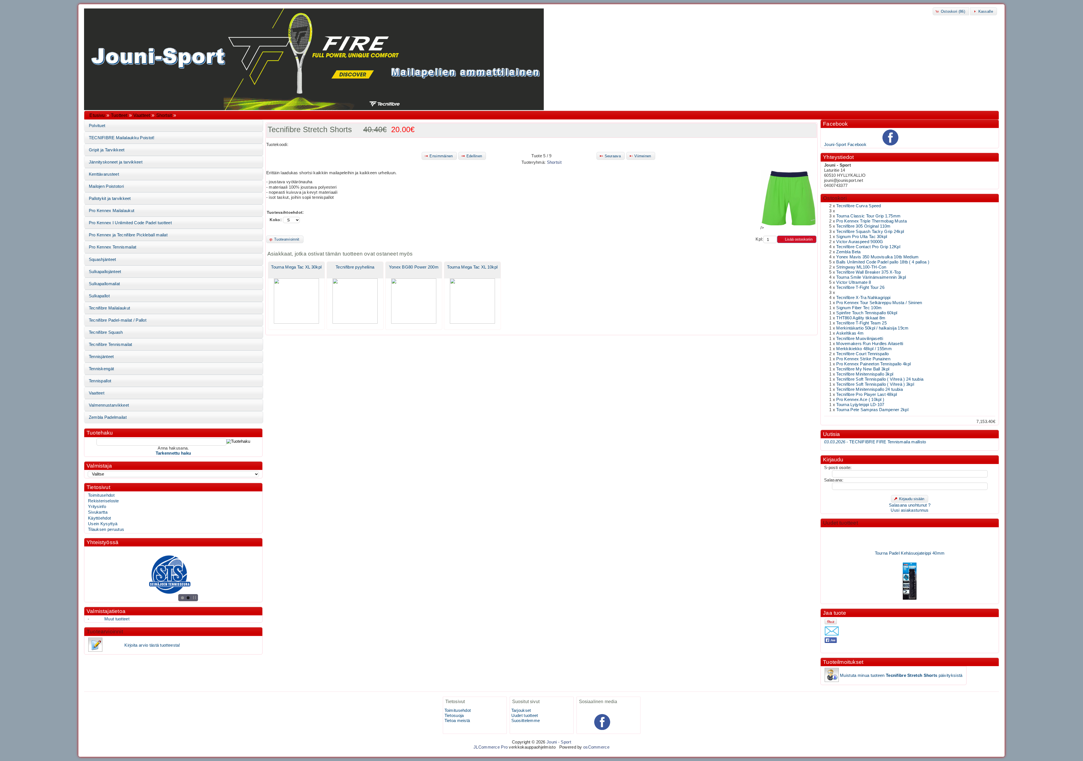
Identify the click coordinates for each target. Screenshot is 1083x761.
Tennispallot (100, 381)
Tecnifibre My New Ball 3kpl (862, 369)
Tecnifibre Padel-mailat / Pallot (117, 320)
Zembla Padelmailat (108, 417)
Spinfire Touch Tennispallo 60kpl (866, 313)
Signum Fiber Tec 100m (859, 308)
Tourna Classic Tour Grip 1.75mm (868, 216)
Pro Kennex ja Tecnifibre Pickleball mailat (128, 235)
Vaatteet (141, 115)
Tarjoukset (521, 710)
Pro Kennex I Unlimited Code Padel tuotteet (130, 223)
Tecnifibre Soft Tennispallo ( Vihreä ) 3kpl (875, 384)
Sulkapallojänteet (105, 271)
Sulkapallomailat (104, 284)
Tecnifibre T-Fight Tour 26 (860, 287)
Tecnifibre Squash (106, 332)
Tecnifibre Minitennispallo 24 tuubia (869, 389)
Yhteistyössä (102, 542)
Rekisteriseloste (103, 501)
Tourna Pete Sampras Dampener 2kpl (872, 409)
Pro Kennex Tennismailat (113, 247)
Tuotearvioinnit (105, 631)
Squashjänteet (102, 259)
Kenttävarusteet (104, 174)
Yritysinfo (97, 506)
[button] (951, 11)
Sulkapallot (99, 296)
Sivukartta (97, 512)
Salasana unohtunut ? (909, 505)
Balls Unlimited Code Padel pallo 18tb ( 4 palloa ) (882, 262)
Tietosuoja (454, 715)
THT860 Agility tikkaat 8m (860, 318)
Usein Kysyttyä (102, 524)
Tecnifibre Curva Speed (858, 206)
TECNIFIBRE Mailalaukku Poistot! (122, 138)
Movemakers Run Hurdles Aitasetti (869, 343)
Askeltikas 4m (850, 333)
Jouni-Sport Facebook (845, 144)
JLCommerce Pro (491, 747)
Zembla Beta (848, 252)
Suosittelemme (525, 720)
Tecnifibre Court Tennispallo (862, 354)
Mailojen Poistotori (106, 186)
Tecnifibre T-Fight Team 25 (861, 323)
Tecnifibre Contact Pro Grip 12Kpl (868, 247)
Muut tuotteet (116, 619)
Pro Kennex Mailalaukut (111, 210)
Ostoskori (835, 198)
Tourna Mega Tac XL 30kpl (296, 267)
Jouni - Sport (559, 742)
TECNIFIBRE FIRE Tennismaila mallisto (875, 442)
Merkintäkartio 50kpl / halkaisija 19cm (872, 328)
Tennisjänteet (101, 356)
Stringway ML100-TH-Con (861, 267)
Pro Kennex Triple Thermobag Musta (871, 221)
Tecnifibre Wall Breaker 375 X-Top (868, 272)
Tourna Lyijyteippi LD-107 (860, 404)
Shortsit (164, 115)
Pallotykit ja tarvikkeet (110, 198)
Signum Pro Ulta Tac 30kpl (861, 236)
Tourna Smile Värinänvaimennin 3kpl (871, 277)
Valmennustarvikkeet (109, 405)
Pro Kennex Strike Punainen (863, 359)
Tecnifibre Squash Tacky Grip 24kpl (870, 231)
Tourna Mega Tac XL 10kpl (472, 267)
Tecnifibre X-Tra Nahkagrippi (863, 297)
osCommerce (596, 747)
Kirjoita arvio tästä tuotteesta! (152, 645)
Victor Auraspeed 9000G (859, 241)
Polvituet (97, 125)
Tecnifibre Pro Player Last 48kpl (866, 394)
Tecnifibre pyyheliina (355, 267)
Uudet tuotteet (840, 523)
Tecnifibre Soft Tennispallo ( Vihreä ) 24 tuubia (879, 379)
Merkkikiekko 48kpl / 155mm (864, 348)
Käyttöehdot (99, 518)
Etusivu (97, 115)
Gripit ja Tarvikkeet (107, 150)
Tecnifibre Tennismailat (110, 344)
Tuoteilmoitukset (843, 662)
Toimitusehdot (101, 495)
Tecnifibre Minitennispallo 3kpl (864, 374)
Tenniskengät (101, 369)
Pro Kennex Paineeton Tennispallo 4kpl (873, 364)
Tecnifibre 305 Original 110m (863, 226)
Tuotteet (119, 115)
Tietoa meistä (457, 720)
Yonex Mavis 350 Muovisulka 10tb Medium (877, 257)
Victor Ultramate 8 (853, 282)
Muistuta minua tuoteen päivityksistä (901, 675)
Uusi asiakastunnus (909, 510)
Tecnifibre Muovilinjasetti (859, 338)
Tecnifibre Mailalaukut (109, 308)
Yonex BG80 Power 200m (414, 267)
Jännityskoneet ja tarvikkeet (115, 162)
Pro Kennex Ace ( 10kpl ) (860, 399)
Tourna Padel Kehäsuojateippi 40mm (910, 544)
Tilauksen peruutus (106, 529)
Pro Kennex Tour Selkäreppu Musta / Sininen (879, 302)
